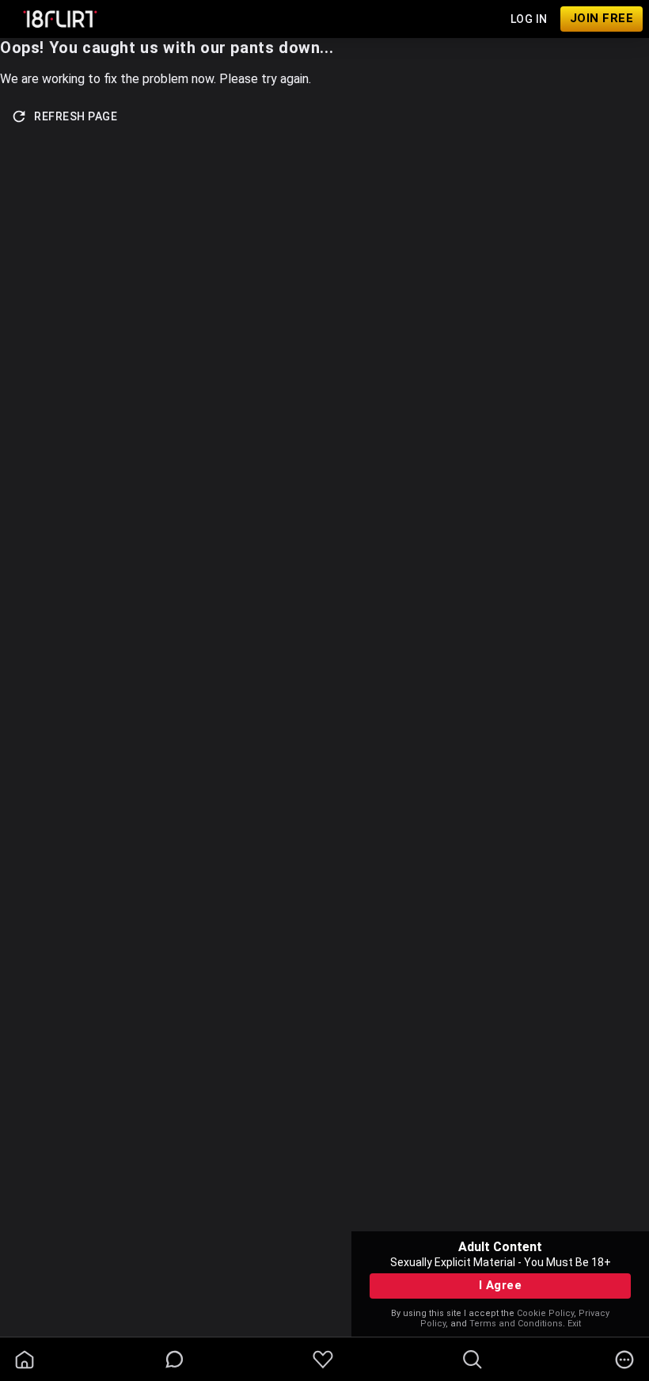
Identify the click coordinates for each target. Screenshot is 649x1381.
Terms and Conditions (516, 1323)
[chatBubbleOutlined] (174, 1359)
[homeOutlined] (24, 1359)
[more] (624, 1359)
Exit (574, 1323)
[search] (472, 1359)
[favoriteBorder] (323, 1359)
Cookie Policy (545, 1313)
